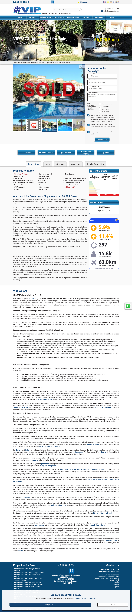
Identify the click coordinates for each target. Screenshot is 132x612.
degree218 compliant (96, 525)
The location (106, 106)
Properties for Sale (46, 17)
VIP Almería (33, 299)
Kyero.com (109, 269)
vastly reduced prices (48, 466)
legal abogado (77, 452)
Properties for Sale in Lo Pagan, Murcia (28, 584)
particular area (111, 541)
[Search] (80, 9)
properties (45, 464)
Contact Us (112, 17)
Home (20, 17)
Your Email (92, 80)
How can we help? (94, 92)
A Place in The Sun (45, 400)
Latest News (99, 17)
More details (106, 109)
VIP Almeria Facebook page (49, 446)
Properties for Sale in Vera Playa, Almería (29, 573)
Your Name (92, 73)
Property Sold (59, 17)
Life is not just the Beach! (103, 513)
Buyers (19, 450)
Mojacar (54, 505)
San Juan (62, 505)
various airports (93, 444)
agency (36, 460)
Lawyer (104, 452)
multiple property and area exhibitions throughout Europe (82, 469)
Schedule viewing (107, 104)
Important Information (72, 17)
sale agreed (39, 525)
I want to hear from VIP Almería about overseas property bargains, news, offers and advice (103, 127)
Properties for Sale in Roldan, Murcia (27, 582)
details (20, 551)
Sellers (28, 450)
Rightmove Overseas (103, 407)
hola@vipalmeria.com (111, 11)
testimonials (26, 497)
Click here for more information (85, 598)
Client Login (83, 2)
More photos (106, 112)
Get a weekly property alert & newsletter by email (102, 133)
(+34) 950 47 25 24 (112, 9)
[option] (49, 125)
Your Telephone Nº (95, 86)
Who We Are (33, 17)
